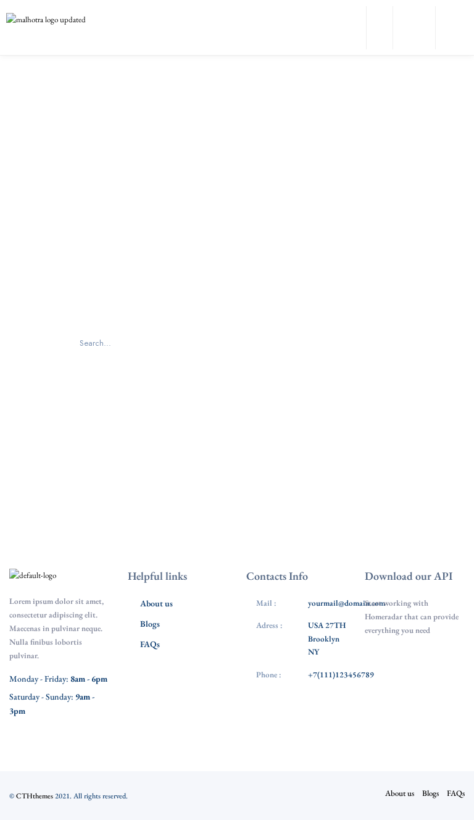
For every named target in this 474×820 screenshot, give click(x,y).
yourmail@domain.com (346, 603)
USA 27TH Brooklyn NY (327, 638)
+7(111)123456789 (341, 674)
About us (156, 603)
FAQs (150, 644)
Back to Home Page (237, 413)
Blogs (150, 623)
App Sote (420, 664)
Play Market (421, 701)
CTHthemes (34, 796)
